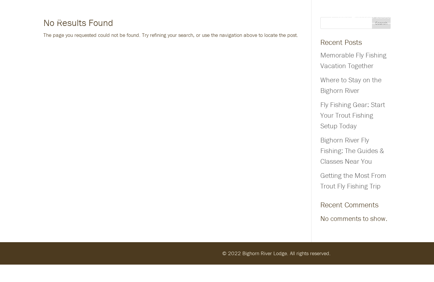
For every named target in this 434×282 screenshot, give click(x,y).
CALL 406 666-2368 (364, 16)
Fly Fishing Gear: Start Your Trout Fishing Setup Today (352, 115)
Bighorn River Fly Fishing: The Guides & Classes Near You (352, 150)
